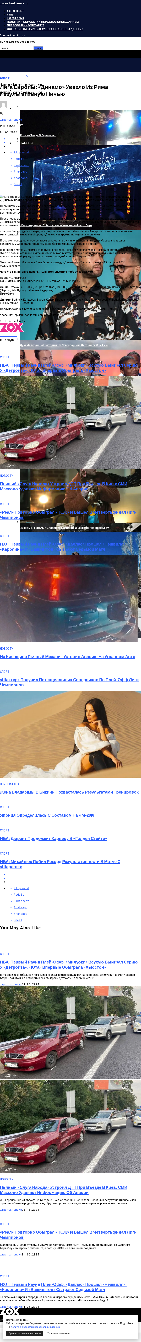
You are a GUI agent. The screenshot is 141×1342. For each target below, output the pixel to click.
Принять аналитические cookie (25, 1333)
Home (10, 14)
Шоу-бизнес (23, 142)
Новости (20, 108)
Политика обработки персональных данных (43, 21)
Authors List (15, 10)
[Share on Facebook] (74, 874)
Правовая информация (25, 25)
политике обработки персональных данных (35, 1326)
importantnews (11, 119)
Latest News (15, 18)
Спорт (18, 125)
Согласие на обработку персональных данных (45, 29)
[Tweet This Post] (74, 878)
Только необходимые (58, 1333)
